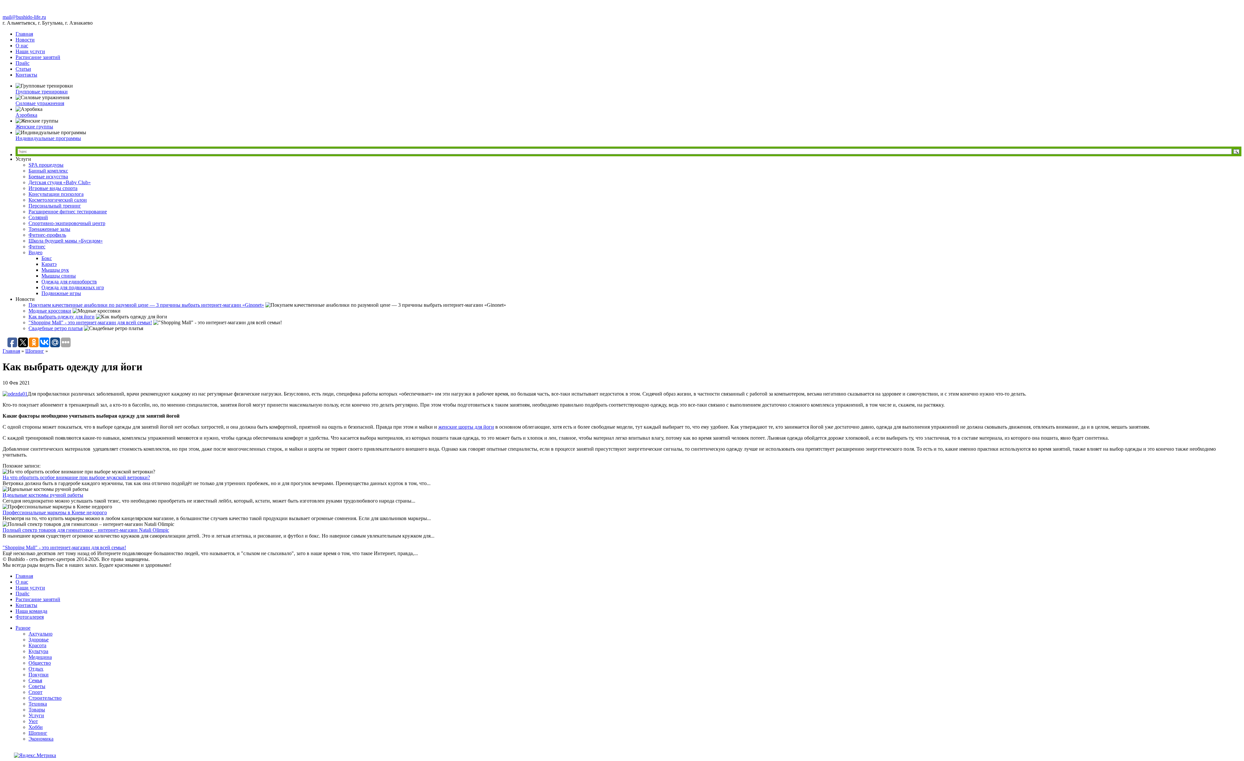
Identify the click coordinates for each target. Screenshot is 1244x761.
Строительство (45, 698)
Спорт (35, 692)
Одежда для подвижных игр (72, 287)
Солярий (38, 217)
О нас (22, 45)
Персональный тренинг (55, 205)
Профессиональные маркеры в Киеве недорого (55, 512)
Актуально (40, 633)
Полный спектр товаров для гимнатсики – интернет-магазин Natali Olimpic (86, 530)
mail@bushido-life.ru (24, 17)
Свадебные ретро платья (56, 328)
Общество (40, 663)
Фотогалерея (30, 617)
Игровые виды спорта (53, 188)
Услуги (36, 715)
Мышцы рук (55, 270)
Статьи (23, 69)
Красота (37, 645)
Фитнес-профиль (47, 235)
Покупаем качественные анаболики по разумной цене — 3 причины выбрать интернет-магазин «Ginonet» (146, 305)
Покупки (39, 674)
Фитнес (37, 246)
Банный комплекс (48, 170)
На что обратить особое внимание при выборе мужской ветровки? (76, 477)
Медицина (40, 657)
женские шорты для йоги (466, 427)
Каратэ (49, 264)
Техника (38, 704)
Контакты (26, 74)
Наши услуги (30, 51)
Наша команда (31, 611)
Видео (35, 252)
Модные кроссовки (50, 311)
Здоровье (39, 639)
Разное (23, 628)
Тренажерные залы (49, 229)
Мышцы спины (58, 276)
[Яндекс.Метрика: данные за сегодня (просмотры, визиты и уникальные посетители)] (35, 755)
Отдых (36, 669)
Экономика (41, 739)
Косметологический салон (58, 200)
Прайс (22, 63)
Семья (35, 680)
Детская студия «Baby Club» (60, 182)
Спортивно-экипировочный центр (67, 223)
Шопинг (34, 351)
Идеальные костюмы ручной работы (43, 495)
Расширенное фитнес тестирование (68, 211)
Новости (25, 39)
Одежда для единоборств (69, 281)
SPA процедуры (46, 165)
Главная (24, 34)
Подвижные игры (61, 293)
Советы (37, 686)
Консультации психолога (56, 194)
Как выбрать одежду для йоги (62, 316)
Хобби (36, 727)
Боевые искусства (48, 176)
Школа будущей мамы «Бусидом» (66, 241)
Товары (37, 709)
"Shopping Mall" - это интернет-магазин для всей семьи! (90, 322)
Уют (33, 721)
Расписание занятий (38, 57)
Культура (38, 651)
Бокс (46, 258)
